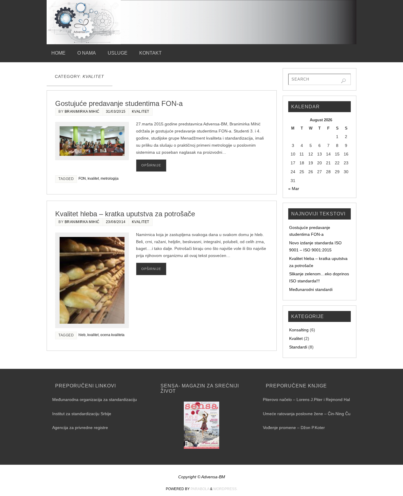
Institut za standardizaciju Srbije (81, 413)
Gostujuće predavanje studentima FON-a (119, 103)
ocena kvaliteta (112, 335)
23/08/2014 (116, 222)
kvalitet (93, 178)
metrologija (110, 178)
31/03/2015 (116, 111)
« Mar (293, 188)
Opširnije (151, 165)
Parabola (200, 489)
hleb (82, 335)
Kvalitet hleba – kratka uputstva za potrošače (125, 214)
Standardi (298, 347)
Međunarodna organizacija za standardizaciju (94, 399)
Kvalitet (140, 111)
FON (82, 178)
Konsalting (299, 330)
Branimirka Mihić (82, 111)
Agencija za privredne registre (80, 427)
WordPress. (225, 489)
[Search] (343, 81)
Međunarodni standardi (310, 289)
